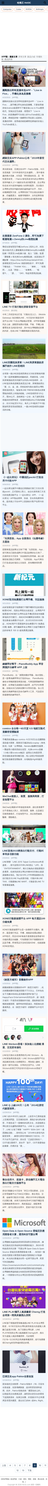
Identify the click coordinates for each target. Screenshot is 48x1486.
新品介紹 (31, 57)
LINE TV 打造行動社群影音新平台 (20, 306)
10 (40, 1465)
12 (17, 1470)
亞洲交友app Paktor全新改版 (17, 1376)
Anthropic (40, 9)
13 (23, 1470)
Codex (18, 9)
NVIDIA (29, 9)
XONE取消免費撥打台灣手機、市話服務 (23, 599)
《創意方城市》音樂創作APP (17, 979)
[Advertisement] (24, 29)
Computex (7, 9)
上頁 (4, 1465)
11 (45, 1465)
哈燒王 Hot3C (24, 3)
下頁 (30, 1470)
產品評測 (8, 59)
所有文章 (22, 57)
